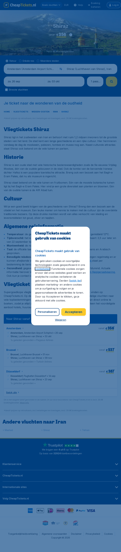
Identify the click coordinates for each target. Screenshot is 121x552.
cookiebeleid (42, 268)
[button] (60, 319)
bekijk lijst (75, 280)
